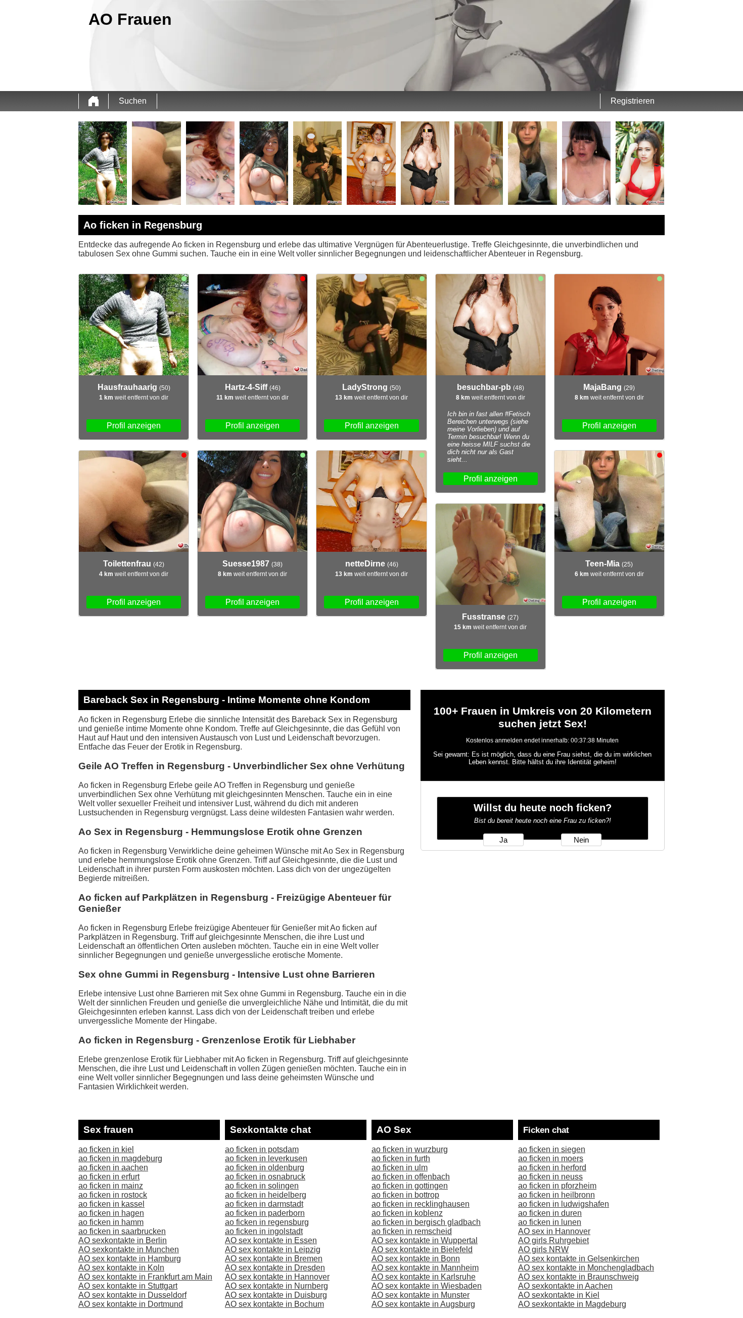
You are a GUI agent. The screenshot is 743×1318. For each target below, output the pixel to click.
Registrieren (633, 101)
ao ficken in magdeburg (120, 1158)
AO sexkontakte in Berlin (122, 1240)
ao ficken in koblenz (407, 1213)
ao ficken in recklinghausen (421, 1204)
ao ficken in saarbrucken (122, 1231)
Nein (581, 840)
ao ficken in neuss (550, 1176)
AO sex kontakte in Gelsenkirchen (578, 1258)
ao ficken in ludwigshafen (563, 1204)
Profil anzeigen (134, 425)
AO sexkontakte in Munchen (128, 1249)
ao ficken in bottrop (405, 1195)
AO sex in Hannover (554, 1231)
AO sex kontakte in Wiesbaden (427, 1286)
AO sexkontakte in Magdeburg (572, 1304)
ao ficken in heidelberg (265, 1195)
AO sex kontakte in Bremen (273, 1258)
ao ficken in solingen (262, 1185)
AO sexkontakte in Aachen (565, 1286)
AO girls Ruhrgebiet (553, 1240)
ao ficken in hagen (111, 1213)
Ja (503, 840)
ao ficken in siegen (551, 1149)
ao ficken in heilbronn (556, 1195)
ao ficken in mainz (110, 1185)
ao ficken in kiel (106, 1149)
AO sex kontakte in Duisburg (276, 1295)
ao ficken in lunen (549, 1222)
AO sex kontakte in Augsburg (423, 1304)
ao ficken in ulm (400, 1167)
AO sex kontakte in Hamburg (129, 1258)
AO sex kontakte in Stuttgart (127, 1286)
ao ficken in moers (550, 1158)
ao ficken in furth (401, 1158)
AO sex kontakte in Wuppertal (425, 1240)
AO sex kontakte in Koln (121, 1267)
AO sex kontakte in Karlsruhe (424, 1276)
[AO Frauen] (93, 101)
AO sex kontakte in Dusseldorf (132, 1295)
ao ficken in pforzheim (557, 1185)
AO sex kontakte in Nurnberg (276, 1286)
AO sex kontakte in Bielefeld (422, 1249)
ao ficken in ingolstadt (264, 1231)
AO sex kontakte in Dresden (275, 1267)
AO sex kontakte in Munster (421, 1295)
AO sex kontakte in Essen (271, 1240)
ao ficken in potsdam (262, 1149)
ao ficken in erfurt (109, 1176)
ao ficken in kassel (111, 1204)
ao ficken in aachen (113, 1167)
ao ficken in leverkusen (266, 1158)
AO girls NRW (543, 1249)
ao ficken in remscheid (412, 1231)
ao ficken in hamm (111, 1222)
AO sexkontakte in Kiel (558, 1295)
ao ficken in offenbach (411, 1176)
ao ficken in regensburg (267, 1222)
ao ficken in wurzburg (410, 1149)
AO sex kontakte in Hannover (277, 1276)
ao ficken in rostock (112, 1195)
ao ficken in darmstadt (264, 1204)
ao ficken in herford (552, 1167)
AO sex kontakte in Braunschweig (578, 1276)
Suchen (133, 101)
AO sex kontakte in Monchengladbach (586, 1267)
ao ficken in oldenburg (264, 1167)
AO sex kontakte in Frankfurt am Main (145, 1276)
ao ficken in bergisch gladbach (426, 1222)
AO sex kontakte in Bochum (274, 1304)
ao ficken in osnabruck (265, 1176)
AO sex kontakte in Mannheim (425, 1267)
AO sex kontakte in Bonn (416, 1258)
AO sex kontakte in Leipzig (272, 1249)
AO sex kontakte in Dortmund (130, 1304)
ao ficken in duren (550, 1213)
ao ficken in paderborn (265, 1213)
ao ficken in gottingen (410, 1185)
